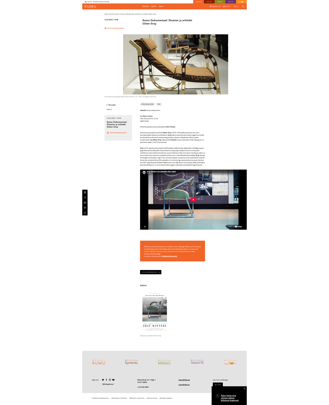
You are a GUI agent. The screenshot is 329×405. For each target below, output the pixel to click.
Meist (161, 6)
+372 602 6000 (142, 387)
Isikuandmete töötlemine (119, 398)
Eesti (235, 6)
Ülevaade (112, 105)
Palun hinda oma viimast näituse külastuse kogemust (230, 398)
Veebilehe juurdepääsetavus (100, 398)
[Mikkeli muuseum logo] (220, 1)
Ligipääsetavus (216, 6)
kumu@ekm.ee (184, 380)
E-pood (227, 6)
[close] (244, 388)
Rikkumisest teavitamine (136, 398)
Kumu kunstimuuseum (112, 14)
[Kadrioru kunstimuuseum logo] (209, 1)
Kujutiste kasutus (152, 398)
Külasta (145, 6)
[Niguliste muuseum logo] (230, 1)
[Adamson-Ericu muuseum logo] (241, 1)
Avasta (154, 6)
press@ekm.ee (184, 385)
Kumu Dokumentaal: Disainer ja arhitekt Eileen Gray (138, 14)
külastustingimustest (169, 256)
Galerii (109, 109)
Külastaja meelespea (166, 398)
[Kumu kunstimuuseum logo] (198, 1)
